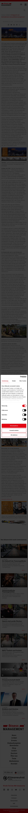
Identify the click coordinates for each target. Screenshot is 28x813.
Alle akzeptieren (14, 425)
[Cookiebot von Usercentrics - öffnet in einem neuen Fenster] (20, 377)
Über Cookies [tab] (22, 380)
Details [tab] (14, 380)
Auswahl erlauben (14, 430)
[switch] (24, 410)
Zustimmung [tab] (5, 380)
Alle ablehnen (14, 435)
